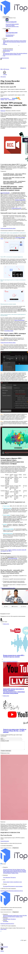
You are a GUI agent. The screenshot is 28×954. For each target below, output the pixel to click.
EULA (21, 890)
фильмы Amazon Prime (20, 199)
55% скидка (3, 76)
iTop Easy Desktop (16, 869)
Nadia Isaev (3, 110)
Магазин (5, 44)
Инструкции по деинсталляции (15, 886)
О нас (4, 877)
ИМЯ (2, 738)
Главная (2, 99)
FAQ (4, 55)
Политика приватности (14, 890)
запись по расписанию (19, 320)
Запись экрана (11, 99)
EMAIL (3, 739)
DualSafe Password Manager (12, 871)
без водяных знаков (8, 330)
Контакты (8, 877)
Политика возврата (5, 890)
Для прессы (13, 877)
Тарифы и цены (14, 873)
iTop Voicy (23, 869)
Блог (6, 99)
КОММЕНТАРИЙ (5, 740)
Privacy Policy (4, 929)
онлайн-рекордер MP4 (16, 208)
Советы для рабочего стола (16, 881)
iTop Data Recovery (17, 870)
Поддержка (5, 886)
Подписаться (15, 847)
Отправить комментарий (6, 750)
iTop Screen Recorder (5, 192)
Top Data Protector (7, 873)
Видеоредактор (6, 51)
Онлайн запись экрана (8, 870)
